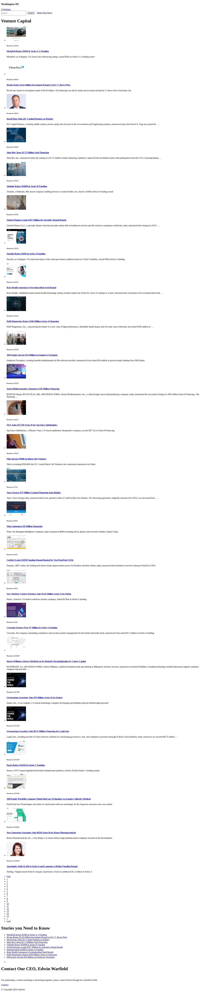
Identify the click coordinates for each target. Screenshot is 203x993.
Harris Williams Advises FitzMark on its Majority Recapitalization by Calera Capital (46, 661)
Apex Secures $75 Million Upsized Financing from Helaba (34, 492)
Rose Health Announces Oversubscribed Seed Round (31, 287)
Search (31, 13)
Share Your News (44, 13)
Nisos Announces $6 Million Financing (24, 526)
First (8, 876)
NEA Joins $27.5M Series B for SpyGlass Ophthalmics (32, 425)
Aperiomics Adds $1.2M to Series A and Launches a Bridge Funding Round (42, 866)
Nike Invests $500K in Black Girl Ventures (26, 459)
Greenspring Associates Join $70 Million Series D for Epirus (34, 697)
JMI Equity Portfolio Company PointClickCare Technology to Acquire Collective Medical (49, 799)
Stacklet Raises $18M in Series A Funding (26, 254)
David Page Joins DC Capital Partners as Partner (30, 119)
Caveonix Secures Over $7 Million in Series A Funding (32, 627)
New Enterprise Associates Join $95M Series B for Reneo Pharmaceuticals (41, 832)
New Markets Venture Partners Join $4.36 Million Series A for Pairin (39, 594)
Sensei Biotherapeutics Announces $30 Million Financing (33, 389)
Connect (4, 985)
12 (8, 909)
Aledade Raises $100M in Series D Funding (27, 186)
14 (8, 914)
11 (8, 906)
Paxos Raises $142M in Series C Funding (26, 765)
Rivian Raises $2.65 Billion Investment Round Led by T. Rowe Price (38, 85)
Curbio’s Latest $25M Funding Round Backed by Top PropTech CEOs (40, 560)
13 (8, 911)
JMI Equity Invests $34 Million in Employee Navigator (32, 355)
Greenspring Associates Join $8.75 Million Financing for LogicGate (38, 731)
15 (8, 916)
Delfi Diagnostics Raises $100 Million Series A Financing (33, 321)
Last (8, 921)
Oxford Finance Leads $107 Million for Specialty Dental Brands (36, 220)
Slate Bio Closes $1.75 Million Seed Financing (28, 152)
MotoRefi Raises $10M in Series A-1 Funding (28, 51)
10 (8, 904)
